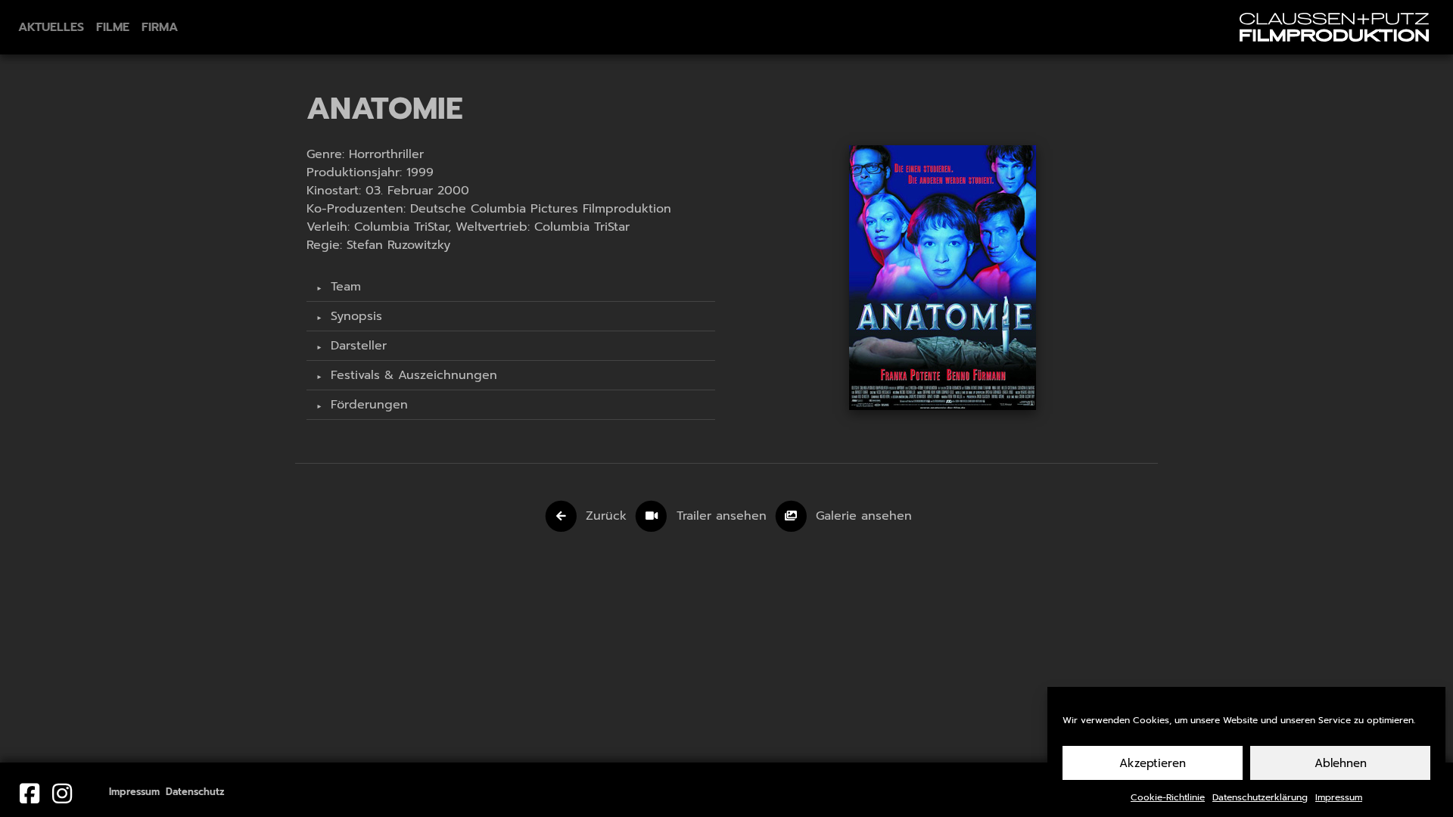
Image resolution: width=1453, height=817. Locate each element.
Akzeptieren (1152, 763)
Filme (112, 27)
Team (343, 287)
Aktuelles (51, 27)
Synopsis (354, 316)
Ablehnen (1341, 763)
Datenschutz (195, 791)
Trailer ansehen (724, 516)
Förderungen (367, 405)
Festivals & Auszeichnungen (411, 375)
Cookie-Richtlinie (1168, 797)
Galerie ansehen (864, 516)
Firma (160, 27)
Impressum (1338, 797)
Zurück (606, 516)
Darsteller (356, 346)
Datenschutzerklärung (1260, 797)
